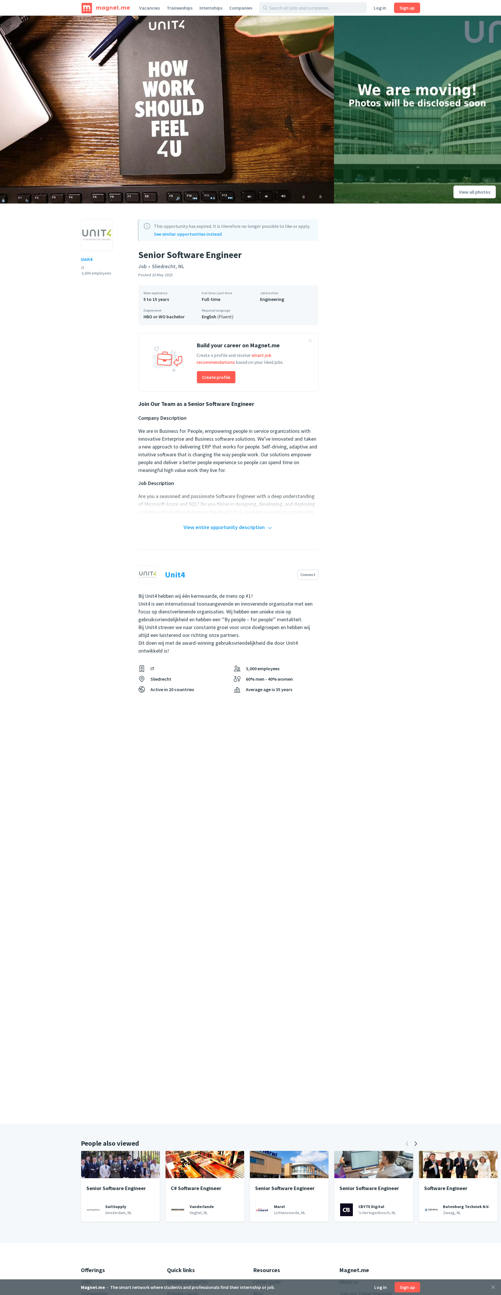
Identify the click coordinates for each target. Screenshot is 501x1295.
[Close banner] (310, 341)
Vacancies (149, 8)
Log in (380, 8)
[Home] (105, 8)
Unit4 (86, 259)
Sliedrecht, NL (168, 266)
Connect (307, 574)
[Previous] (407, 1143)
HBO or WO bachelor (164, 316)
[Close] (493, 1287)
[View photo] (167, 110)
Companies (240, 8)
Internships (210, 8)
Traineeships (180, 8)
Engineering (272, 299)
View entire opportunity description (224, 527)
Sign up (407, 8)
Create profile (216, 377)
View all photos (474, 192)
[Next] (415, 1143)
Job (142, 266)
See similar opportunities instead (188, 234)
